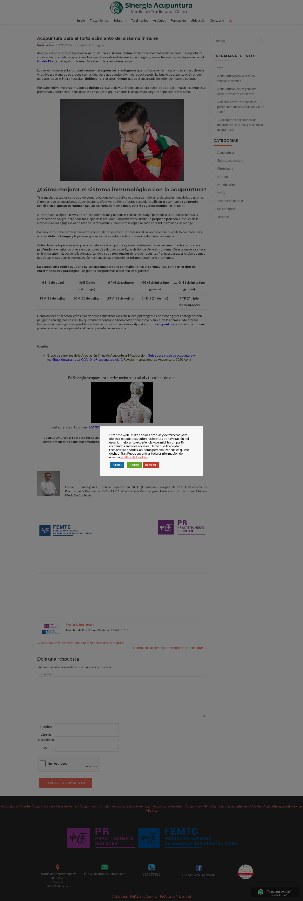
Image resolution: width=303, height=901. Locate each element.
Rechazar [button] (150, 464)
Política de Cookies (134, 457)
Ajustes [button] (117, 464)
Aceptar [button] (134, 464)
